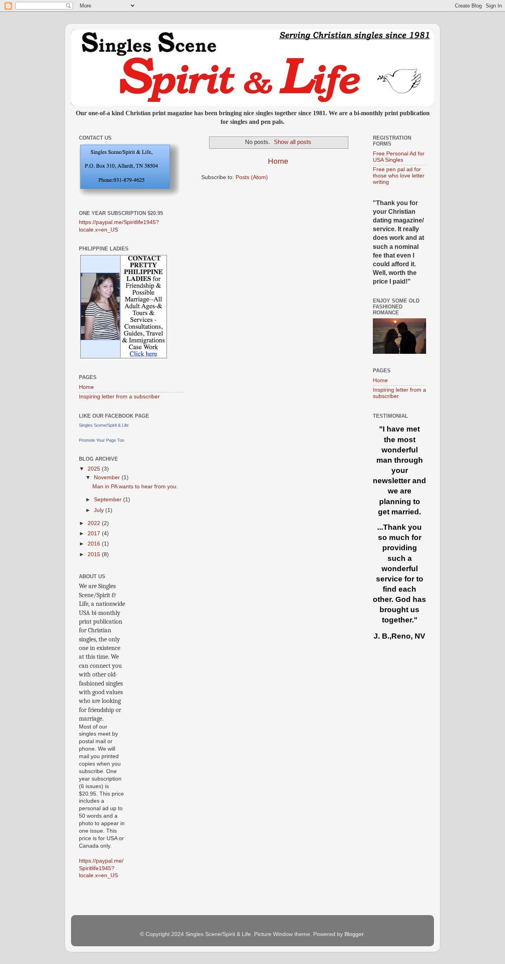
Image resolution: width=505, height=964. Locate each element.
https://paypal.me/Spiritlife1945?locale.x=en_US (101, 868)
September (108, 500)
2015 (95, 554)
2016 (95, 544)
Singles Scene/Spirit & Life (104, 425)
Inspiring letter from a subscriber (119, 397)
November (108, 477)
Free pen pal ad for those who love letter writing (399, 175)
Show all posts (292, 142)
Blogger (353, 934)
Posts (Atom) (252, 177)
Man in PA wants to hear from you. (135, 486)
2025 (95, 469)
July (99, 510)
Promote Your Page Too (101, 440)
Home (278, 161)
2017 (95, 533)
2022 (95, 523)
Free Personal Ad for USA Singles (399, 157)
